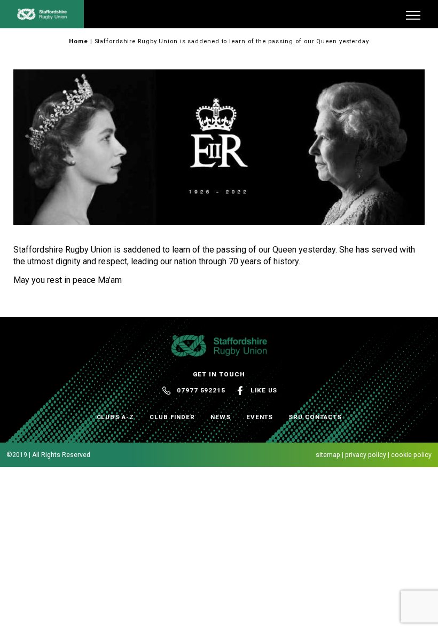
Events (259, 417)
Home (78, 41)
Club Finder (172, 417)
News (220, 417)
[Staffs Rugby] (42, 15)
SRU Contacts (314, 417)
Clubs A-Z (115, 417)
